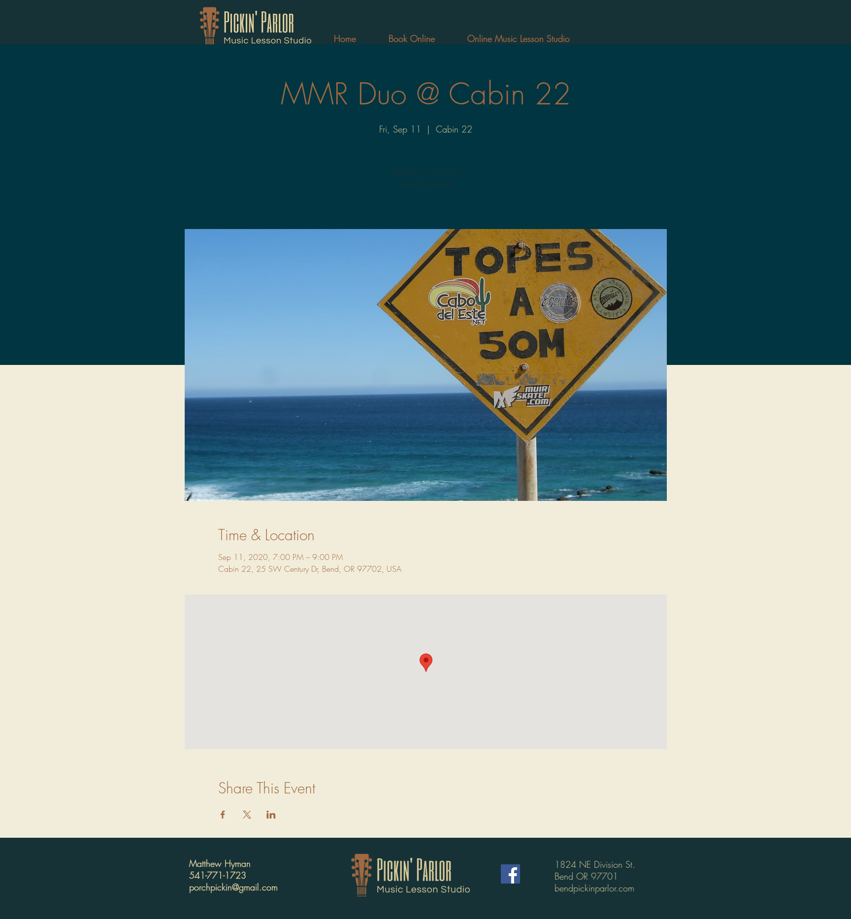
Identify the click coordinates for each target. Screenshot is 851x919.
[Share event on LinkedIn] (271, 815)
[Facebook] (510, 874)
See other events (425, 183)
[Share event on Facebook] (223, 815)
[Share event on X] (247, 815)
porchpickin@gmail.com (233, 887)
